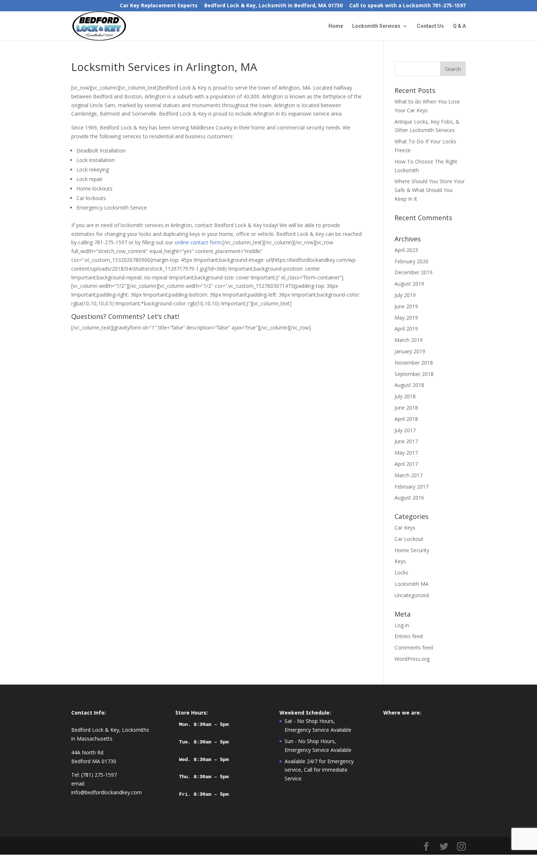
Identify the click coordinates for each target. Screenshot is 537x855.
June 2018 (406, 407)
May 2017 (406, 452)
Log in (402, 625)
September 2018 (414, 373)
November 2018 (414, 362)
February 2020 (412, 261)
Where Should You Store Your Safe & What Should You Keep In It (430, 190)
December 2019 (414, 272)
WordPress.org (412, 658)
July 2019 (405, 294)
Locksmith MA (412, 583)
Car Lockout (409, 538)
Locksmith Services (376, 26)
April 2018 (406, 418)
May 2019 (406, 317)
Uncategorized (412, 595)
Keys (400, 561)
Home (335, 26)
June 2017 (406, 441)
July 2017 (405, 430)
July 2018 (405, 396)
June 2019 (406, 306)
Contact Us (430, 26)
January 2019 (410, 351)
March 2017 (409, 475)
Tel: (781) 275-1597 (94, 774)
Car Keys (405, 527)
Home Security (412, 550)
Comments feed (414, 647)
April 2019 (406, 328)
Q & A (459, 26)
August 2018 (409, 384)
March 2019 (409, 339)
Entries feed (409, 636)
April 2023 (406, 249)
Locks (401, 572)
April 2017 (406, 463)
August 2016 (409, 497)
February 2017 (412, 486)
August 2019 (409, 283)
